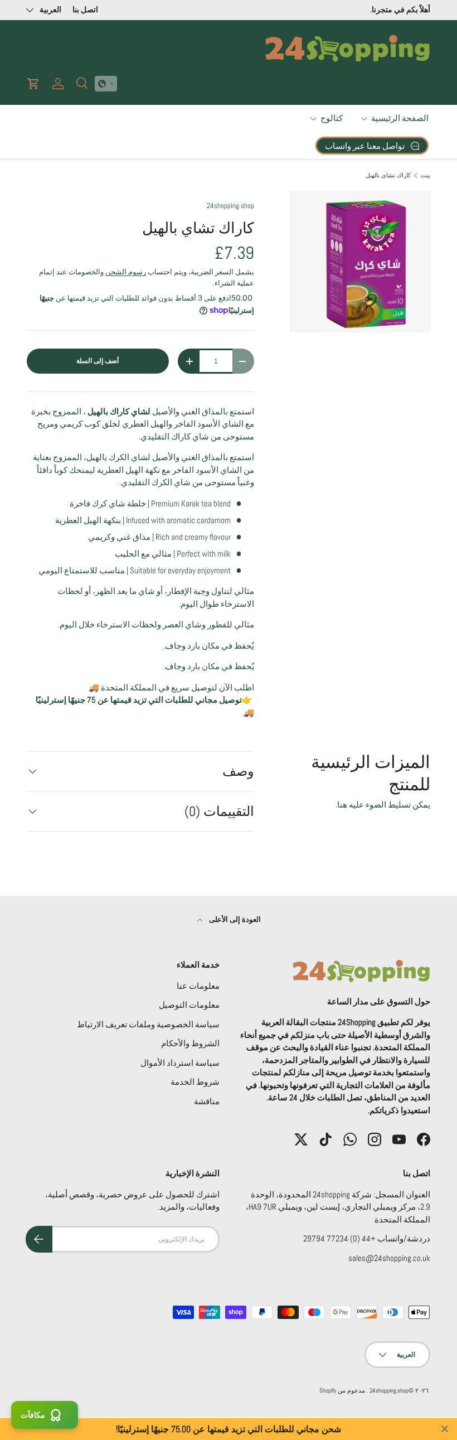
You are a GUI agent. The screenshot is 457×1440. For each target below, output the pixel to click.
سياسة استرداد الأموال (180, 1062)
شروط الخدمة (195, 1081)
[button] (106, 83)
